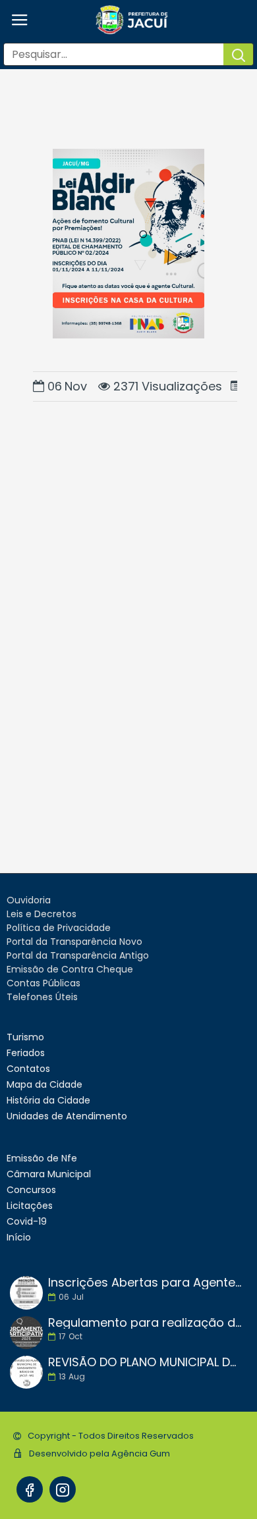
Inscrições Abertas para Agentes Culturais (145, 1282)
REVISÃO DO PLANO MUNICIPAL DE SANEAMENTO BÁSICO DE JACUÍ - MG (145, 1362)
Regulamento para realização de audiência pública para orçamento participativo (145, 1322)
